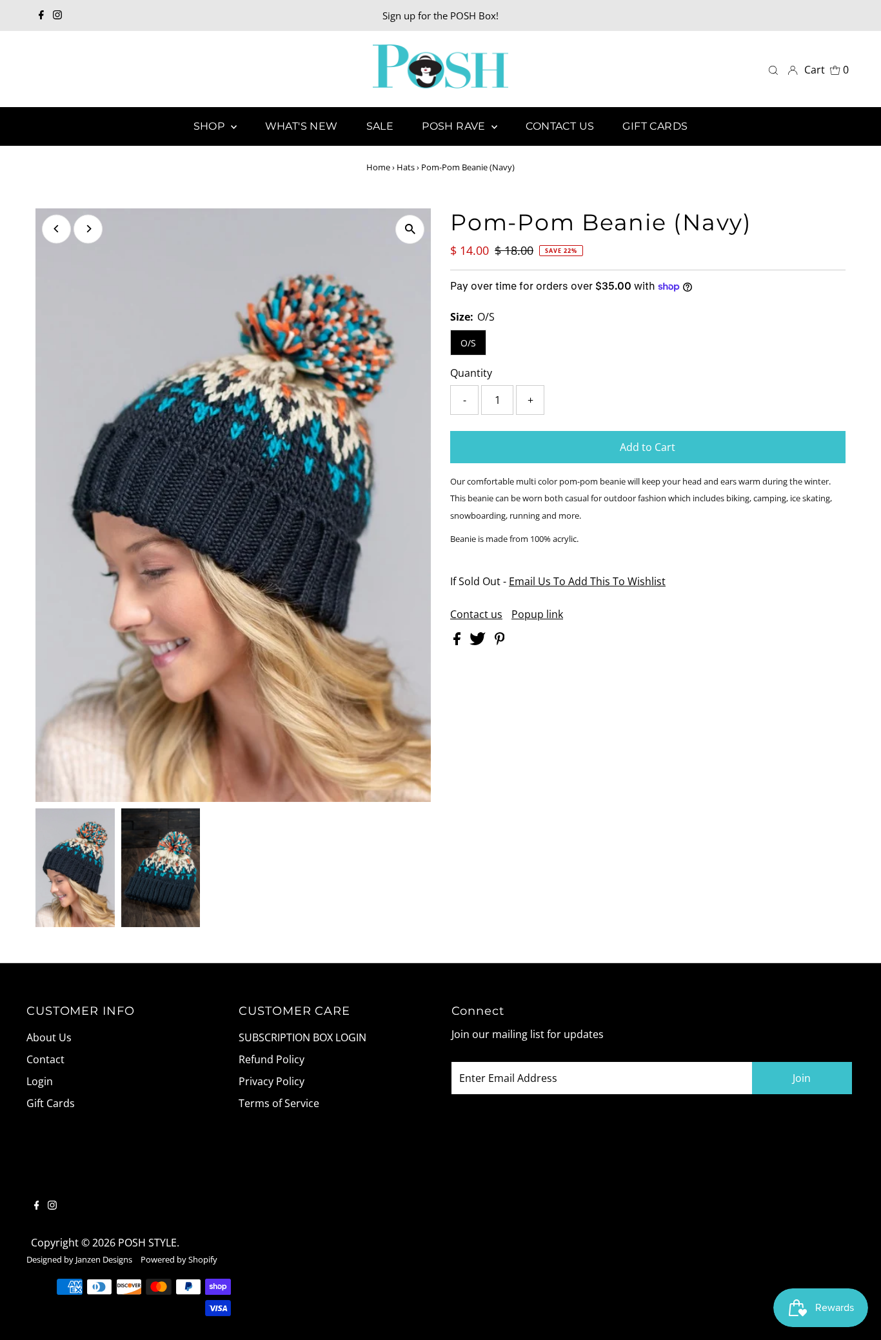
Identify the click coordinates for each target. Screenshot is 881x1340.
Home (378, 167)
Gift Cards (50, 1103)
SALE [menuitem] (380, 126)
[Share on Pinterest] (500, 641)
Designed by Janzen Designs (79, 1259)
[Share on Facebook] (458, 641)
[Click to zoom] (409, 229)
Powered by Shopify (179, 1259)
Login (39, 1081)
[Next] (88, 228)
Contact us (476, 614)
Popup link (537, 614)
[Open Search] (773, 69)
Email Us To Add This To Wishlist (587, 581)
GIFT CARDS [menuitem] (655, 126)
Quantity (471, 373)
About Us (49, 1037)
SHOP (210, 126)
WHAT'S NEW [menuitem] (301, 126)
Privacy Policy (271, 1081)
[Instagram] (57, 15)
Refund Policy (271, 1059)
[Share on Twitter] (479, 641)
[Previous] (56, 228)
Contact (45, 1059)
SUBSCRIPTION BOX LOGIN (302, 1037)
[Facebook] (41, 15)
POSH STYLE (147, 1242)
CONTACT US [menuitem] (560, 126)
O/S (468, 343)
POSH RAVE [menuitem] (455, 126)
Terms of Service (279, 1103)
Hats (406, 167)
